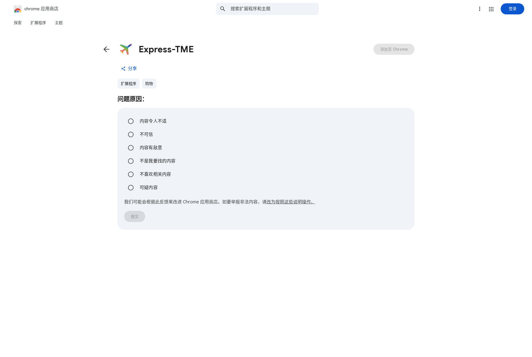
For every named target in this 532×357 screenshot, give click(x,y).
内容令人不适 (153, 121)
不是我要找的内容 (158, 161)
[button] (491, 9)
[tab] (17, 23)
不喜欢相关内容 (155, 174)
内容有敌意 (151, 148)
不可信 (146, 134)
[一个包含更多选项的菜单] (479, 8)
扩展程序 (128, 83)
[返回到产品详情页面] (106, 49)
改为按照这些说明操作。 (291, 202)
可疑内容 (149, 187)
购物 (149, 83)
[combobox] (275, 9)
